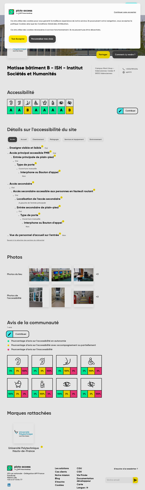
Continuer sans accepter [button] (125, 12)
